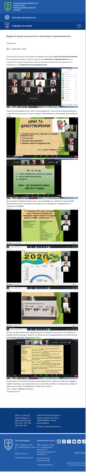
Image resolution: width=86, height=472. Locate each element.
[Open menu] (78, 25)
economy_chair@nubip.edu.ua (49, 426)
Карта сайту (80, 453)
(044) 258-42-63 (43, 458)
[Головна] (8, 445)
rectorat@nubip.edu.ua (24, 457)
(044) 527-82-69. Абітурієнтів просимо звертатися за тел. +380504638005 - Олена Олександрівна (48, 419)
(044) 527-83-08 (43, 461)
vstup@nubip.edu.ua (45, 465)
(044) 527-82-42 (21, 453)
